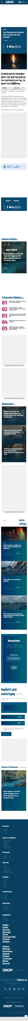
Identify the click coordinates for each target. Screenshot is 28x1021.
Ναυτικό (5, 842)
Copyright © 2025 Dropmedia (14, 1013)
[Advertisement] (14, 15)
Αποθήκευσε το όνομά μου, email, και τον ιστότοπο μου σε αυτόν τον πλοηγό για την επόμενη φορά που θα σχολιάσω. (13, 729)
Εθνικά (5, 934)
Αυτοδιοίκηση (6, 869)
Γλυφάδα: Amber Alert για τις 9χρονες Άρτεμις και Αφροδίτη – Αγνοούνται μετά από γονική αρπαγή (17, 328)
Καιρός (5, 917)
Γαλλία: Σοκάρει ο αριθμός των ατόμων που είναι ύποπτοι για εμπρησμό (17, 302)
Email (19, 723)
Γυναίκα (5, 880)
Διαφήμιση (11, 997)
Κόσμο (8, 167)
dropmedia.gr (16, 167)
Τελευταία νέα (10, 166)
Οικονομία (6, 855)
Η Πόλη (5, 894)
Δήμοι (5, 897)
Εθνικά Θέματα (6, 845)
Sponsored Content (7, 858)
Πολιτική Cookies (10, 1012)
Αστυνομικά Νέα (9, 937)
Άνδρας (5, 881)
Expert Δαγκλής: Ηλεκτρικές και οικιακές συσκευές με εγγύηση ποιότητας (13, 432)
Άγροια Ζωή (6, 919)
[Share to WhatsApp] (16, 46)
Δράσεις (5, 898)
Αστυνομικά (6, 830)
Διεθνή (5, 927)
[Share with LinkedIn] (13, 46)
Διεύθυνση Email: (14, 655)
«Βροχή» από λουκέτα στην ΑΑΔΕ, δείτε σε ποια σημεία (17, 321)
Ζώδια (5, 884)
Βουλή (5, 868)
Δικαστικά (6, 829)
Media (5, 882)
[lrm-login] (22, 3)
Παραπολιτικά (6, 866)
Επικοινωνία (16, 997)
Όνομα (20, 717)
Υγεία (5, 831)
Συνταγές (5, 885)
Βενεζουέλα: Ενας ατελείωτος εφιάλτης (12, 580)
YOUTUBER (16, 201)
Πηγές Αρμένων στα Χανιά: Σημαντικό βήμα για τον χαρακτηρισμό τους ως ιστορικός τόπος (13, 257)
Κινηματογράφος (7, 907)
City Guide (6, 896)
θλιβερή (4, 88)
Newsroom (5, 40)
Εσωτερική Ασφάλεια (8, 846)
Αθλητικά (6, 949)
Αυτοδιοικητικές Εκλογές (8, 872)
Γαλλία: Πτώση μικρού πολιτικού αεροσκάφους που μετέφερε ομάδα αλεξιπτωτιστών (13, 615)
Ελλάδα (17, 166)
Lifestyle (6, 939)
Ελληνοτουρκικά (7, 847)
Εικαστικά (6, 910)
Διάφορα (6, 941)
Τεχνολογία (7, 958)
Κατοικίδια (6, 920)
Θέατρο (5, 906)
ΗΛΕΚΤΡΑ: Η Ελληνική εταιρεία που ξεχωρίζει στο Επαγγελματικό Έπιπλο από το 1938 (14, 451)
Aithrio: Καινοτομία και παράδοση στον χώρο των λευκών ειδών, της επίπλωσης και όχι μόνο (13, 414)
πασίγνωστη (17, 88)
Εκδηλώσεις (6, 909)
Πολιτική (5, 865)
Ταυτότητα (6, 997)
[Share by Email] (19, 46)
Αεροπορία (6, 843)
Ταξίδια (5, 887)
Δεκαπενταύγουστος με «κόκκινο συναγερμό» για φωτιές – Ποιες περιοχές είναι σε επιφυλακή (17, 309)
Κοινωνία (6, 963)
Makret (5, 856)
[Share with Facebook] (8, 46)
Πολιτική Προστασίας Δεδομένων (20, 1012)
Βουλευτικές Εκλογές (7, 871)
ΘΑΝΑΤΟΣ (8, 201)
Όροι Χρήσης (4, 1012)
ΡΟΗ (19, 2)
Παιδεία (5, 833)
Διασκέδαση (7, 951)
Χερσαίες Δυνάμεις (7, 840)
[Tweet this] (11, 46)
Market (5, 961)
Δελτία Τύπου (21, 997)
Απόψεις (6, 946)
